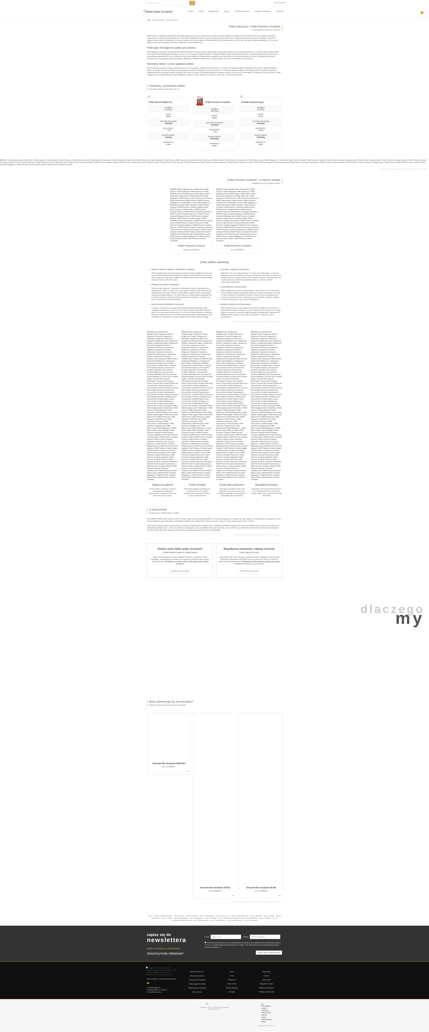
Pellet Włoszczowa (200, 920)
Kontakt (232, 992)
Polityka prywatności (266, 988)
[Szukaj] (192, 3)
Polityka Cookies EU (266, 992)
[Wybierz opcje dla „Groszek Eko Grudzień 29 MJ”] (233, 895)
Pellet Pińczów (210, 918)
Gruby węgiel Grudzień (197, 984)
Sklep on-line (232, 984)
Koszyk (266, 976)
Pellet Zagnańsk (196, 918)
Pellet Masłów (256, 916)
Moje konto (266, 972)
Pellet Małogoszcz (218, 920)
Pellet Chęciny (192, 916)
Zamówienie (266, 980)
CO (196, 293)
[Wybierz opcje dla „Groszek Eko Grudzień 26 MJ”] (279, 895)
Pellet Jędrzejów (206, 916)
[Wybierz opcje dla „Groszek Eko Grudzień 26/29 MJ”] (187, 771)
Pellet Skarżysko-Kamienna (228, 918)
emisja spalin (165, 54)
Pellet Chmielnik (251, 920)
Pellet (150, 916)
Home (232, 972)
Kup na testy (197, 992)
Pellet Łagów (269, 916)
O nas (232, 976)
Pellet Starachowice (249, 918)
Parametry (232, 980)
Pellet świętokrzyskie (163, 916)
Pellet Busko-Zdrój (235, 920)
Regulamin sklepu (266, 984)
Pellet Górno (167, 918)
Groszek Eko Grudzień (197, 980)
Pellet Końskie (265, 918)
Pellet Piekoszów (181, 918)
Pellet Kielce (179, 916)
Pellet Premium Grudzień (197, 988)
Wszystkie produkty (197, 976)
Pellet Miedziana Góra (239, 916)
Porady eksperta (232, 988)
